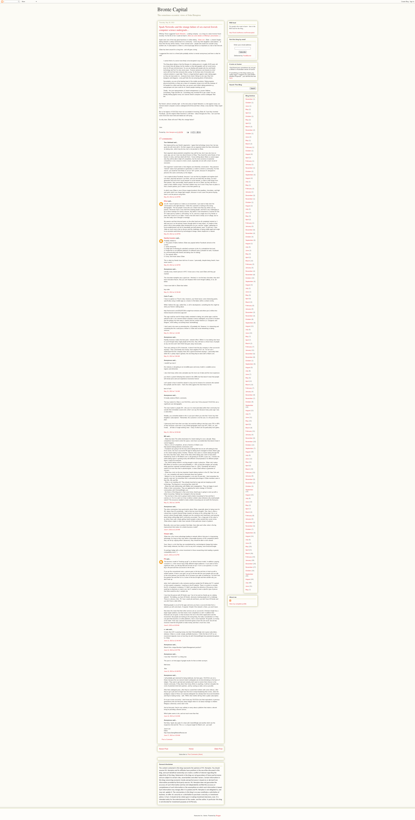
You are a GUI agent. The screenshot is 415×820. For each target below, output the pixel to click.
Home (191, 749)
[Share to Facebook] (198, 132)
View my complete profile (237, 604)
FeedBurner (247, 55)
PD (165, 559)
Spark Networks (181, 34)
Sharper (166, 534)
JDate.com (201, 40)
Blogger (218, 815)
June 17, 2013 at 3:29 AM (172, 735)
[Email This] (192, 132)
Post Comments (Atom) (195, 754)
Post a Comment (167, 739)
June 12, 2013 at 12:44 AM (172, 640)
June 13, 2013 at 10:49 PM (172, 671)
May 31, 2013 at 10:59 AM (172, 432)
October (248, 102)
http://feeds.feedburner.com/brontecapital (241, 32)
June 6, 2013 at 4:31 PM (171, 555)
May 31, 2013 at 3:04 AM (172, 356)
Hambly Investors (170, 238)
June (247, 106)
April (247, 113)
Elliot (166, 201)
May (247, 109)
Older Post (218, 749)
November (249, 99)
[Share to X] (196, 132)
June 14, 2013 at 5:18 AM (172, 716)
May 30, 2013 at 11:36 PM (172, 265)
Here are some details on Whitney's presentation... (204, 36)
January (248, 164)
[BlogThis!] (194, 132)
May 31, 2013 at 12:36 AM (172, 292)
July (247, 182)
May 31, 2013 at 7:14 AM (172, 391)
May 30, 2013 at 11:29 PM (172, 234)
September (249, 175)
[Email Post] (187, 132)
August (248, 154)
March (248, 126)
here (230, 78)
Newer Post (163, 749)
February (249, 147)
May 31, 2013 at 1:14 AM (172, 333)
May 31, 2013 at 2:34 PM (172, 502)
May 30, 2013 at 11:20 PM (172, 197)
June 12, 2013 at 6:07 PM (172, 650)
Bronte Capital (172, 9)
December (249, 130)
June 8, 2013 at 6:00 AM (171, 625)
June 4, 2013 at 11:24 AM (172, 529)
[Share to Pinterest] (200, 132)
